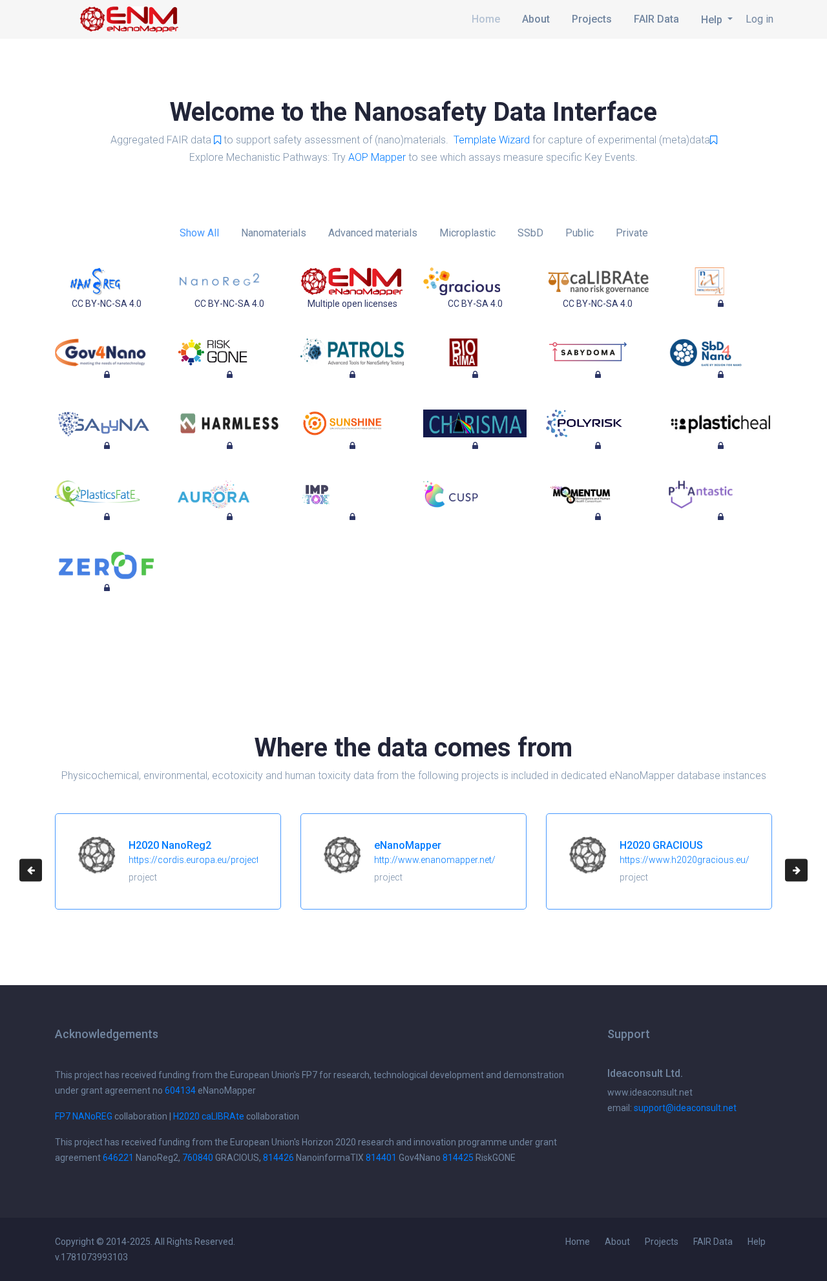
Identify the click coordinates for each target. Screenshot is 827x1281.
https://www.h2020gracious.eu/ (684, 860)
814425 (458, 1157)
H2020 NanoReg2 (170, 845)
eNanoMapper (407, 845)
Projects (592, 19)
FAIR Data (656, 19)
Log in (759, 19)
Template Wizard (492, 140)
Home (486, 19)
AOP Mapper (377, 157)
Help (757, 1241)
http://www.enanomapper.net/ (435, 860)
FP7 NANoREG (83, 1116)
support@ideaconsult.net (685, 1108)
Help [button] (713, 20)
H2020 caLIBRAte (208, 1116)
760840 (197, 1157)
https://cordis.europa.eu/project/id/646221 (217, 860)
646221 (118, 1157)
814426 (278, 1157)
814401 (381, 1157)
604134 (180, 1090)
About (536, 19)
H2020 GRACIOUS (661, 845)
